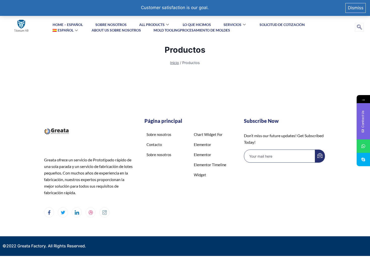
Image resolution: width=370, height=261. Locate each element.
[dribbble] (91, 212)
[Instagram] (104, 212)
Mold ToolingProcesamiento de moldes (192, 30)
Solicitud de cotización (282, 24)
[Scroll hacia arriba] (355, 237)
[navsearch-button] (359, 27)
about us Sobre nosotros (116, 30)
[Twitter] (63, 212)
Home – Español (68, 24)
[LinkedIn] (77, 212)
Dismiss (355, 7)
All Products (152, 24)
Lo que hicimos (197, 24)
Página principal (163, 121)
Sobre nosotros (111, 24)
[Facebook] (49, 212)
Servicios (232, 24)
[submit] (320, 156)
